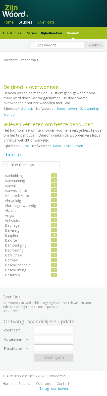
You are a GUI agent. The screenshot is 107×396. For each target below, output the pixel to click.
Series (32, 33)
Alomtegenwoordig (20, 205)
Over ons (45, 22)
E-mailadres (13, 348)
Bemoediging (15, 245)
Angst (9, 215)
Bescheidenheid (17, 265)
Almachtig (13, 200)
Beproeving (14, 250)
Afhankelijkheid (17, 195)
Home (8, 22)
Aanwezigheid (16, 190)
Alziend (10, 210)
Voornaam (12, 330)
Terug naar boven (53, 388)
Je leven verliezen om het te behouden (48, 124)
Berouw (11, 260)
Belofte (11, 240)
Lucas (25, 146)
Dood (61, 108)
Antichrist (12, 220)
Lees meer (9, 311)
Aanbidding (14, 175)
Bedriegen (13, 225)
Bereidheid (13, 255)
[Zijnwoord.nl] (54, 10)
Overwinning (89, 108)
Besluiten (12, 275)
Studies (25, 22)
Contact (63, 383)
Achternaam (13, 339)
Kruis (67, 146)
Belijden (11, 235)
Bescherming (15, 270)
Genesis (27, 108)
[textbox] (57, 45)
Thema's (73, 33)
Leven (72, 108)
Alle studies (11, 33)
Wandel (9, 114)
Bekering (12, 230)
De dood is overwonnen (31, 87)
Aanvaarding (15, 180)
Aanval (10, 185)
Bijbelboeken (51, 33)
